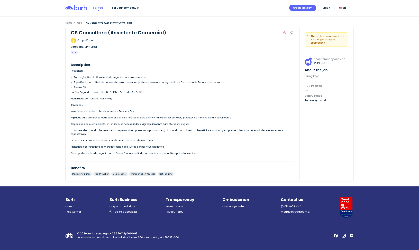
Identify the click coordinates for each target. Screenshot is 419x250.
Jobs (79, 22)
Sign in (326, 8)
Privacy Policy (174, 212)
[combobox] (345, 8)
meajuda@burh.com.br (295, 212)
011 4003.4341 (292, 206)
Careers (70, 206)
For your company (124, 8)
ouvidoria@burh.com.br (237, 206)
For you (98, 8)
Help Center (73, 212)
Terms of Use (174, 206)
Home (68, 22)
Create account (302, 8)
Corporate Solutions (122, 206)
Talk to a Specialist (125, 212)
